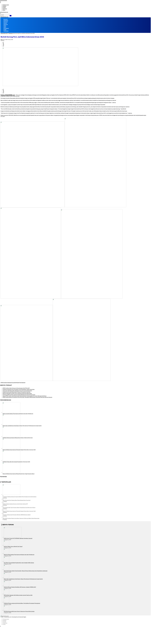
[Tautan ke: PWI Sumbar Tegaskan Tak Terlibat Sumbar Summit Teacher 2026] (6, 593)
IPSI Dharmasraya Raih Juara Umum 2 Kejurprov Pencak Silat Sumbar (19, 611)
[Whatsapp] (3, 46)
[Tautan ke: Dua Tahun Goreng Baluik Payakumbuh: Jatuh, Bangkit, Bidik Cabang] (6, 561)
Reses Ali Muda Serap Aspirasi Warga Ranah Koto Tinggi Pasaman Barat (18, 473)
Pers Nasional (22, 382)
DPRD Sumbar (4, 382)
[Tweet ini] (3, 43)
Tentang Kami (6, 619)
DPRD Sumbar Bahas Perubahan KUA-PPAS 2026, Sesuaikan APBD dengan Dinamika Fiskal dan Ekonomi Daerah (27, 397)
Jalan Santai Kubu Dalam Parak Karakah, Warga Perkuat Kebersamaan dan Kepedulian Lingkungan (25, 570)
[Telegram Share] (3, 44)
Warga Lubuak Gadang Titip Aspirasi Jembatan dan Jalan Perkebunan (18, 413)
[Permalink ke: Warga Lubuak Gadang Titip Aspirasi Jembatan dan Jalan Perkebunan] (11, 412)
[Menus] (0, 1)
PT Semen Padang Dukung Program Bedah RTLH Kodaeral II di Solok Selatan (19, 496)
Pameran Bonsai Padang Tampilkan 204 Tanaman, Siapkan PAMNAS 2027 (20, 587)
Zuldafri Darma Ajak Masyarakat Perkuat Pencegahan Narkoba (16, 392)
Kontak (4, 621)
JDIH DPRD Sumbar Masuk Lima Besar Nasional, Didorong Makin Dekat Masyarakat (21, 518)
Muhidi (17, 382)
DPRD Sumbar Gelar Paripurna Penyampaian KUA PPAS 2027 (16, 388)
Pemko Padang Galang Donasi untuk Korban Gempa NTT (15, 504)
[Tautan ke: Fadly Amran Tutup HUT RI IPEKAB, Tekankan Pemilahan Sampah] (13, 537)
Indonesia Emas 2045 (11, 382)
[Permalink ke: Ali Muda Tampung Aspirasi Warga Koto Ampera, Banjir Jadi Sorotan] (11, 436)
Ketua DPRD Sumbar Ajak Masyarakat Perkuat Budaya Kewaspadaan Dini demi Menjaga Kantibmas (24, 396)
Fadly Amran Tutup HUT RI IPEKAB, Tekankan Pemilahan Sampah (18, 538)
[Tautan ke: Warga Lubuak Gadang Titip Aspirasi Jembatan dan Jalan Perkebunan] (6, 553)
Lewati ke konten (3, 0)
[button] (10, 15)
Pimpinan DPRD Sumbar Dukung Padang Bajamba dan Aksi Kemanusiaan (19, 394)
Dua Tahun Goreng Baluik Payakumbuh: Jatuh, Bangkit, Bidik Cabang (19, 562)
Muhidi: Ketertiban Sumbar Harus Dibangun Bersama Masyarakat (17, 393)
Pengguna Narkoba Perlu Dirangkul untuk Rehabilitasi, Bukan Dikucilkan (19, 389)
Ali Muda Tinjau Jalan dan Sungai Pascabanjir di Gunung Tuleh (16, 461)
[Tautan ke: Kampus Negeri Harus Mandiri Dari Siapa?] (6, 545)
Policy (4, 624)
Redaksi (4, 620)
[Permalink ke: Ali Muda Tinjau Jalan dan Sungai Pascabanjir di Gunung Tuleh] (11, 460)
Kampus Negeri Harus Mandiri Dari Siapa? (13, 546)
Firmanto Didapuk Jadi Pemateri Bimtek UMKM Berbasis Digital (16, 514)
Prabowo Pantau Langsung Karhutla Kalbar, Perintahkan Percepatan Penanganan (22, 603)
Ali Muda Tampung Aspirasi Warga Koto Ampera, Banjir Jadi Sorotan (18, 437)
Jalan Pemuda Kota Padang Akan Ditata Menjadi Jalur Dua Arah (16, 500)
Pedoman (5, 623)
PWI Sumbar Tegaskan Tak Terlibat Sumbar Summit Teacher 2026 (18, 595)
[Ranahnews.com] (4, 12)
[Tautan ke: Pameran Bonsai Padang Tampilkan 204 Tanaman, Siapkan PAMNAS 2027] (6, 585)
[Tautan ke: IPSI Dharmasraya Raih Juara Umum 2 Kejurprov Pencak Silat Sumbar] (6, 610)
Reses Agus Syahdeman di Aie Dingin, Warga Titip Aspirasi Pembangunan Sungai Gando (22, 425)
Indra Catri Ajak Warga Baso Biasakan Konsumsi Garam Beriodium (17, 390)
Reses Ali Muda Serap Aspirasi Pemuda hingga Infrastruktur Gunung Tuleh (19, 449)
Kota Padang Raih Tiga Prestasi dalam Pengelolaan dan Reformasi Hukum (19, 507)
